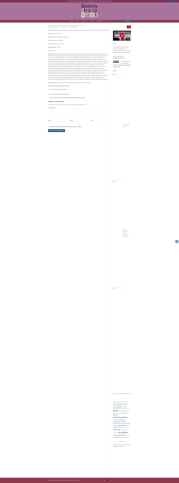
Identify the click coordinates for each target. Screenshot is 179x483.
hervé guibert (65, 97)
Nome (50, 120)
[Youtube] (173, 1)
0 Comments (74, 27)
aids (114, 401)
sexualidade (123, 432)
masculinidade (121, 425)
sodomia (115, 435)
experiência (125, 408)
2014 (68, 27)
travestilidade (126, 437)
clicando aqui (63, 89)
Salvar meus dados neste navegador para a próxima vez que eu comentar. (66, 126)
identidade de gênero (117, 421)
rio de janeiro (115, 432)
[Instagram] (176, 1)
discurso (122, 404)
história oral (128, 410)
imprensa (124, 421)
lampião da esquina (121, 423)
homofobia (115, 414)
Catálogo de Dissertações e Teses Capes (60, 86)
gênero (116, 410)
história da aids (72, 97)
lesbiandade (127, 423)
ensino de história (117, 408)
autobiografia (118, 401)
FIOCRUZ (64, 94)
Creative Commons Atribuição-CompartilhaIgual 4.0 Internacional (121, 65)
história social (115, 413)
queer (128, 427)
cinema (114, 404)
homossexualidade (120, 417)
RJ (67, 94)
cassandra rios (125, 401)
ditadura (126, 404)
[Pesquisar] (129, 26)
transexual (127, 435)
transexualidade (116, 437)
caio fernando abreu (57, 97)
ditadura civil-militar (117, 405)
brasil (121, 401)
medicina (127, 425)
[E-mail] (105, 480)
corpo (118, 404)
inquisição (115, 423)
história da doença (122, 410)
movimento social (121, 427)
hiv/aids (119, 413)
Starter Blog (77, 480)
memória (115, 427)
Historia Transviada (54, 27)
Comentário (52, 107)
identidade (78, 97)
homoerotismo (124, 413)
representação (117, 429)
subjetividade (122, 435)
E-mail (71, 120)
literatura (83, 97)
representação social (124, 429)
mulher (125, 427)
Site (92, 120)
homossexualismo (116, 419)
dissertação (58, 94)
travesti (122, 437)
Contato (127, 21)
